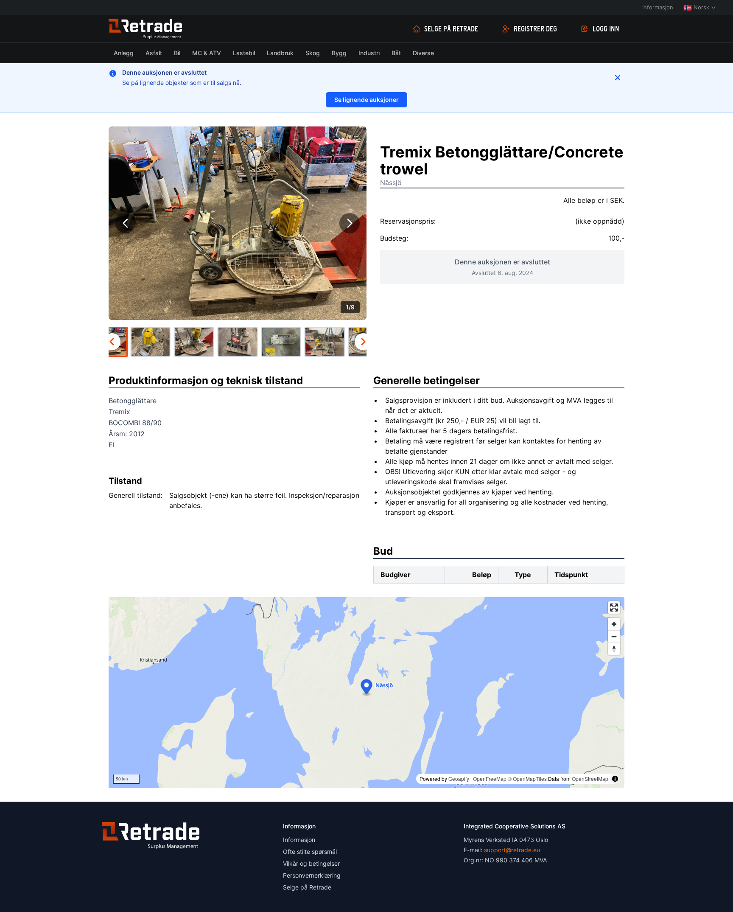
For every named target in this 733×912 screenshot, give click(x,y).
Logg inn (606, 29)
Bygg (339, 52)
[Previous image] (125, 223)
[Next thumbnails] (363, 341)
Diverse (423, 52)
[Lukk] (617, 77)
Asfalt (153, 52)
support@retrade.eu (512, 849)
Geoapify (458, 778)
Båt (396, 52)
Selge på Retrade (451, 29)
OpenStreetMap (590, 778)
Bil (177, 52)
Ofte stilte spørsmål (310, 851)
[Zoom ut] (614, 636)
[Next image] (349, 223)
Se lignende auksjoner (366, 99)
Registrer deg (535, 29)
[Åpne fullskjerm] (614, 607)
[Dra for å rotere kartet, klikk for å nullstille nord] (614, 649)
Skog (312, 52)
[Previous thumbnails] (112, 341)
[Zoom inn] (614, 624)
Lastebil (244, 52)
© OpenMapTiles (527, 778)
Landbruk (280, 52)
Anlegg (124, 52)
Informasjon (657, 7)
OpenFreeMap (489, 778)
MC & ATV (206, 52)
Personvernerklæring (312, 875)
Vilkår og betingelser (311, 863)
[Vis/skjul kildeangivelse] (615, 779)
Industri (369, 52)
